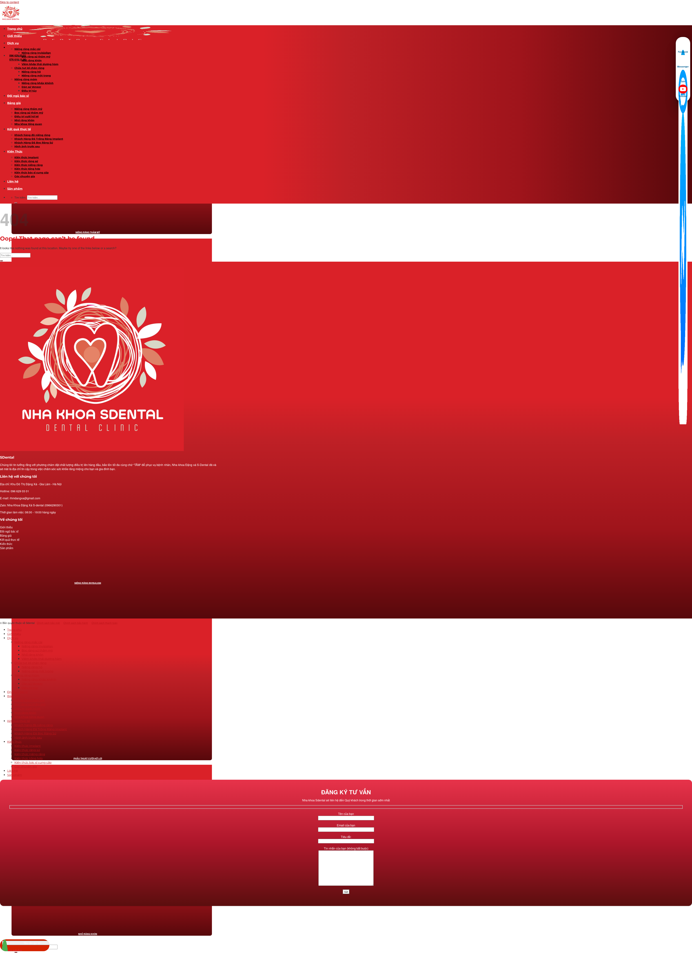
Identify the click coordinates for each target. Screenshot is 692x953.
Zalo (683, 81)
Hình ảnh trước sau (27, 146)
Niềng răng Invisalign (87, 583)
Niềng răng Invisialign (36, 52)
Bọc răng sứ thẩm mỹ (36, 56)
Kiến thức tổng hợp (27, 168)
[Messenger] (683, 59)
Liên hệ (12, 181)
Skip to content (9, 2)
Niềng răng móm (25, 79)
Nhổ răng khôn (87, 934)
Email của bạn (346, 825)
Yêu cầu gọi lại (32, 943)
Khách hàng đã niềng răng (32, 135)
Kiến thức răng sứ (26, 161)
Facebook (683, 51)
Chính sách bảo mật (48, 623)
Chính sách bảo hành (75, 623)
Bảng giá (14, 103)
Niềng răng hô (31, 71)
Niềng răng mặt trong (36, 75)
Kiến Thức (14, 151)
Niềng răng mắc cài (27, 49)
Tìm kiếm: (20, 197)
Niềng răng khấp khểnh (38, 83)
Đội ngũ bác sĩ (18, 96)
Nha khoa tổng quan (28, 124)
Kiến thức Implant (26, 157)
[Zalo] (683, 74)
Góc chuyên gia (24, 176)
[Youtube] (683, 89)
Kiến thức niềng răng (28, 165)
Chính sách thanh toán (104, 623)
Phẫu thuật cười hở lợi (88, 758)
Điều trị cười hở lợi (26, 116)
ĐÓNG (689, 5)
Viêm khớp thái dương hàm (40, 64)
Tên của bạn (346, 814)
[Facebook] (683, 44)
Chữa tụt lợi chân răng (29, 68)
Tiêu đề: (346, 837)
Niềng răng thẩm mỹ (88, 232)
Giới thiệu (14, 36)
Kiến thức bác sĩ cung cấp (31, 172)
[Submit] (15, 952)
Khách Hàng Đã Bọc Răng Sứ (33, 142)
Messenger (683, 66)
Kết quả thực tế (19, 129)
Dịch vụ (13, 43)
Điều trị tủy (29, 90)
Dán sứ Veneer (31, 87)
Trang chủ (14, 28)
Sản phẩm (15, 188)
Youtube (683, 96)
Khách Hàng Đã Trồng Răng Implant (38, 138)
